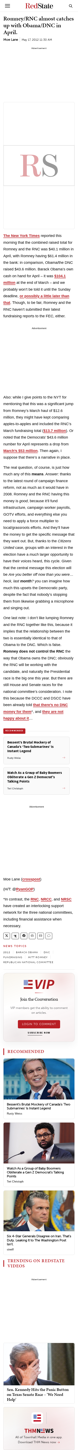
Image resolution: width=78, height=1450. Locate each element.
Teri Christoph (15, 1181)
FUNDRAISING (12, 957)
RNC (35, 899)
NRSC (66, 899)
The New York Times (21, 236)
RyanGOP (24, 889)
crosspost (31, 879)
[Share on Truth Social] (15, 936)
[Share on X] (6, 936)
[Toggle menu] (7, 6)
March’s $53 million (20, 451)
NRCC (46, 899)
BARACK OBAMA (27, 952)
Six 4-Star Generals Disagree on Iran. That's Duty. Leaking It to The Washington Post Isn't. (39, 1240)
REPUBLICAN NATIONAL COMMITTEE (28, 962)
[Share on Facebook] (24, 936)
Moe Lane (10, 40)
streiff (10, 1249)
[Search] (71, 5)
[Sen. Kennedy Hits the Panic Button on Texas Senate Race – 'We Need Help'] (39, 1364)
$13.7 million (54, 431)
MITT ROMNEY (38, 957)
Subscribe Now (39, 1033)
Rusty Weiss (14, 1113)
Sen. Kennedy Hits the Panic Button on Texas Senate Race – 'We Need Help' (38, 1394)
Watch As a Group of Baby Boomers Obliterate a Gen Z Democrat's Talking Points (35, 1172)
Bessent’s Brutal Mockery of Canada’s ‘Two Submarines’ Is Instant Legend (38, 1106)
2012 (6, 952)
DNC (47, 952)
